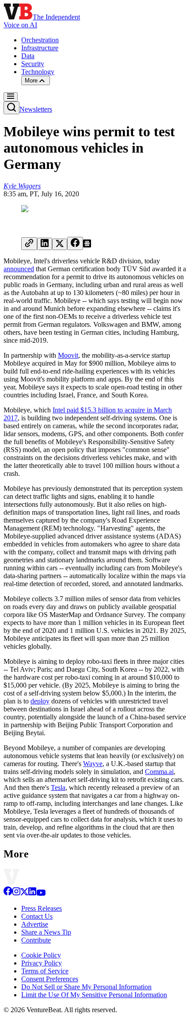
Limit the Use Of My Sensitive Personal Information (94, 995)
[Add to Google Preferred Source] (87, 245)
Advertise (34, 924)
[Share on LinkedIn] (44, 244)
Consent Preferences (49, 979)
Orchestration (40, 40)
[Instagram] (16, 893)
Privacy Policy (41, 963)
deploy (39, 701)
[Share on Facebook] (75, 243)
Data (27, 56)
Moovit (68, 355)
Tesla (58, 787)
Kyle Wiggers (22, 186)
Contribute (36, 940)
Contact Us (37, 916)
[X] (24, 893)
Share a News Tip (46, 932)
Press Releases (41, 908)
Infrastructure (39, 48)
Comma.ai (159, 771)
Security (32, 63)
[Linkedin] (32, 893)
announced (19, 269)
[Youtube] (41, 893)
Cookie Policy (41, 955)
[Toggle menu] (11, 96)
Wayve (93, 763)
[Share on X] (59, 244)
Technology (37, 71)
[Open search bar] (11, 107)
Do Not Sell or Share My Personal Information (86, 987)
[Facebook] (8, 893)
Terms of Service (44, 971)
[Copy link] (29, 243)
